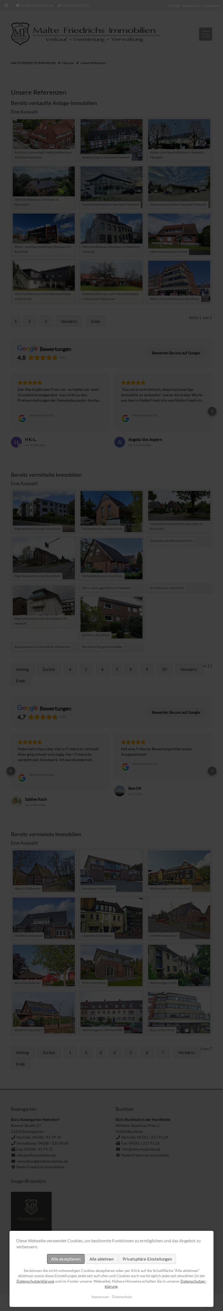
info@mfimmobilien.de (37, 5)
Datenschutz (122, 1297)
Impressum (100, 1297)
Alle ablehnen (101, 1258)
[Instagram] (6, 5)
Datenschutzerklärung (35, 1281)
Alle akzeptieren (65, 1258)
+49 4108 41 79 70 (75, 5)
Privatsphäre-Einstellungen (147, 1258)
